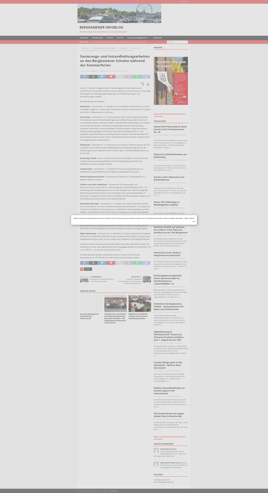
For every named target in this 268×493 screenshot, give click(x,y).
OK (194, 221)
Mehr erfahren (189, 218)
